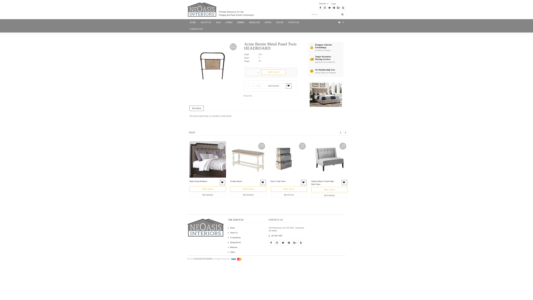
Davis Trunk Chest (278, 181)
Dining (240, 22)
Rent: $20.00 (207, 189)
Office (267, 22)
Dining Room (235, 242)
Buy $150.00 (248, 195)
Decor (279, 22)
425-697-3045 (276, 236)
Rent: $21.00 (273, 72)
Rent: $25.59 (288, 189)
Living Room (235, 238)
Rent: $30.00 (248, 189)
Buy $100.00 (208, 195)
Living (229, 22)
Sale (218, 22)
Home (193, 22)
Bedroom (254, 22)
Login (333, 4)
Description (196, 108)
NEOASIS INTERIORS (203, 259)
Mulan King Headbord (198, 181)
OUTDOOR (293, 22)
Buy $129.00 (273, 86)
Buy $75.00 (289, 195)
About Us (206, 22)
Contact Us (196, 29)
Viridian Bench (236, 181)
